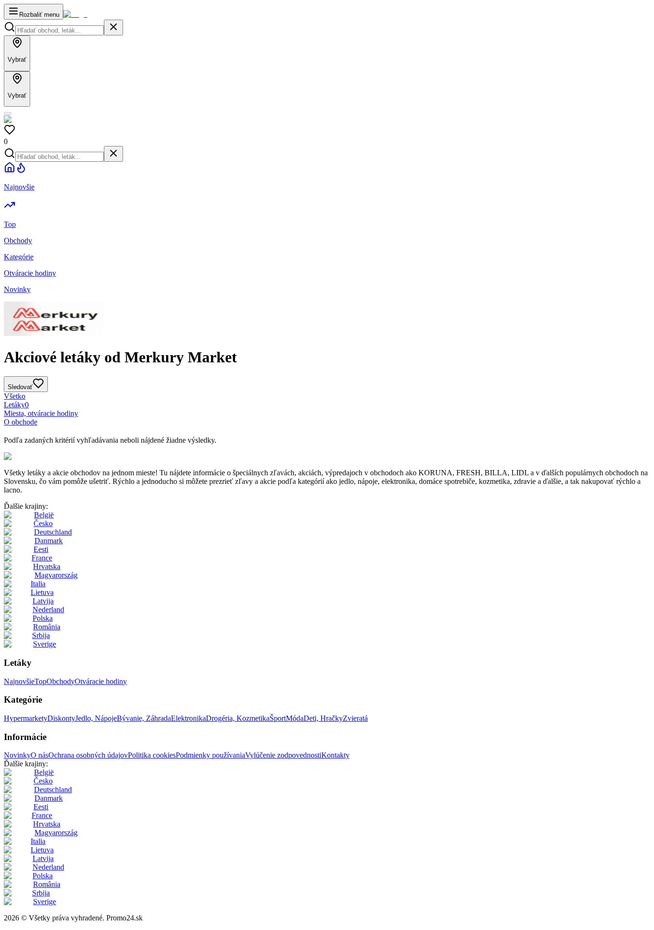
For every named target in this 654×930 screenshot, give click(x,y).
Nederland (48, 609)
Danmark (48, 541)
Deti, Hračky (323, 718)
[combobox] (59, 30)
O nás (39, 755)
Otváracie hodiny (101, 681)
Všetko (14, 396)
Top (40, 681)
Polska (43, 618)
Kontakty (335, 755)
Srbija (41, 635)
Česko (43, 523)
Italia (38, 584)
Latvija (43, 601)
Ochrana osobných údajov (88, 755)
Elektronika (188, 718)
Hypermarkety (25, 718)
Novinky (17, 755)
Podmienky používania (210, 755)
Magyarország (56, 575)
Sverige (44, 644)
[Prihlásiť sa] (7, 113)
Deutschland (53, 532)
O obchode (20, 422)
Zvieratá (355, 718)
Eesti (41, 549)
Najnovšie (19, 681)
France (42, 558)
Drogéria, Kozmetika (238, 718)
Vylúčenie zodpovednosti (283, 755)
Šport (278, 718)
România (46, 627)
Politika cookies (152, 755)
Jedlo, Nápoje (96, 718)
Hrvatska (46, 566)
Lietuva (42, 592)
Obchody (60, 681)
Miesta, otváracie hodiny (41, 413)
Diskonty (61, 718)
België (44, 515)
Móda (295, 718)
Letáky (16, 405)
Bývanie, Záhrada (144, 718)
